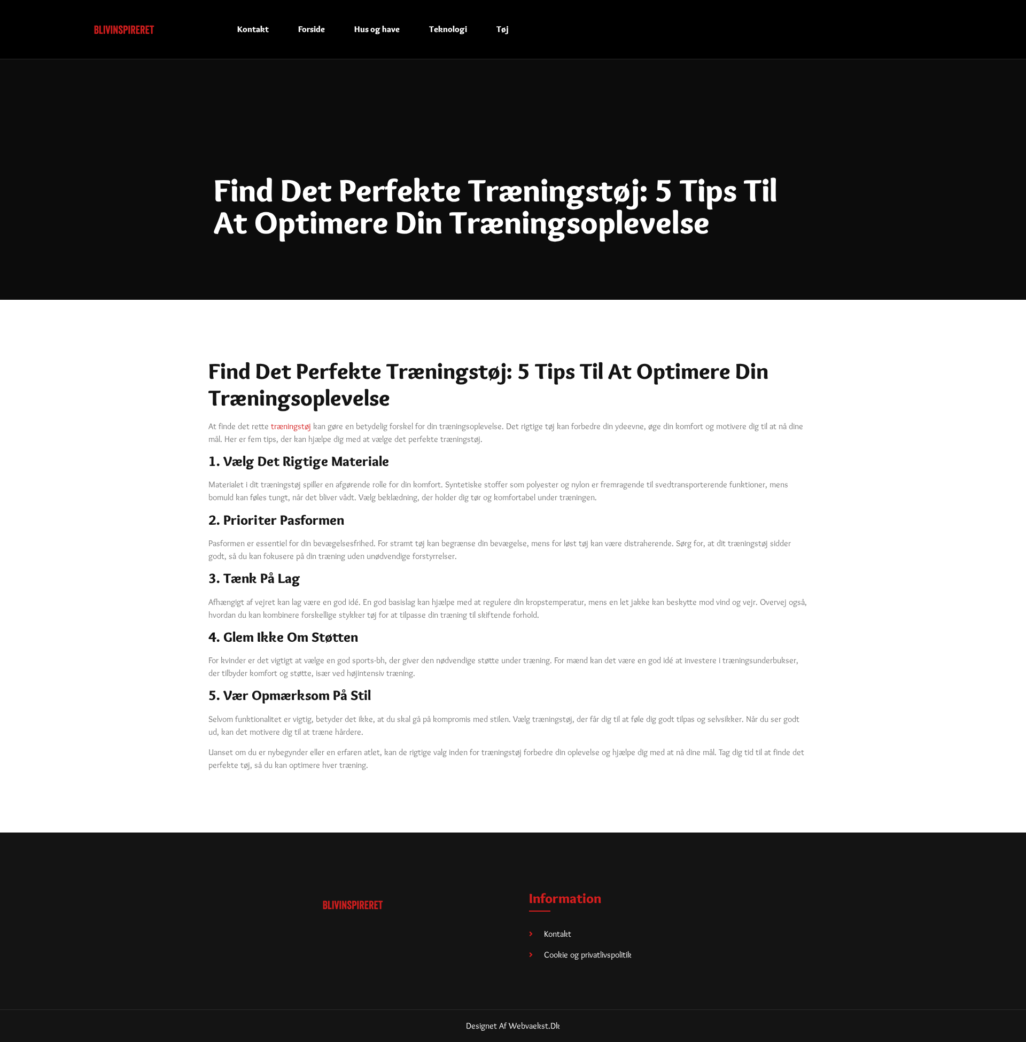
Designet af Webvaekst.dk (513, 1026)
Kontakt (253, 29)
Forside (311, 29)
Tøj (502, 29)
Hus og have (377, 29)
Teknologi (448, 29)
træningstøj (291, 426)
